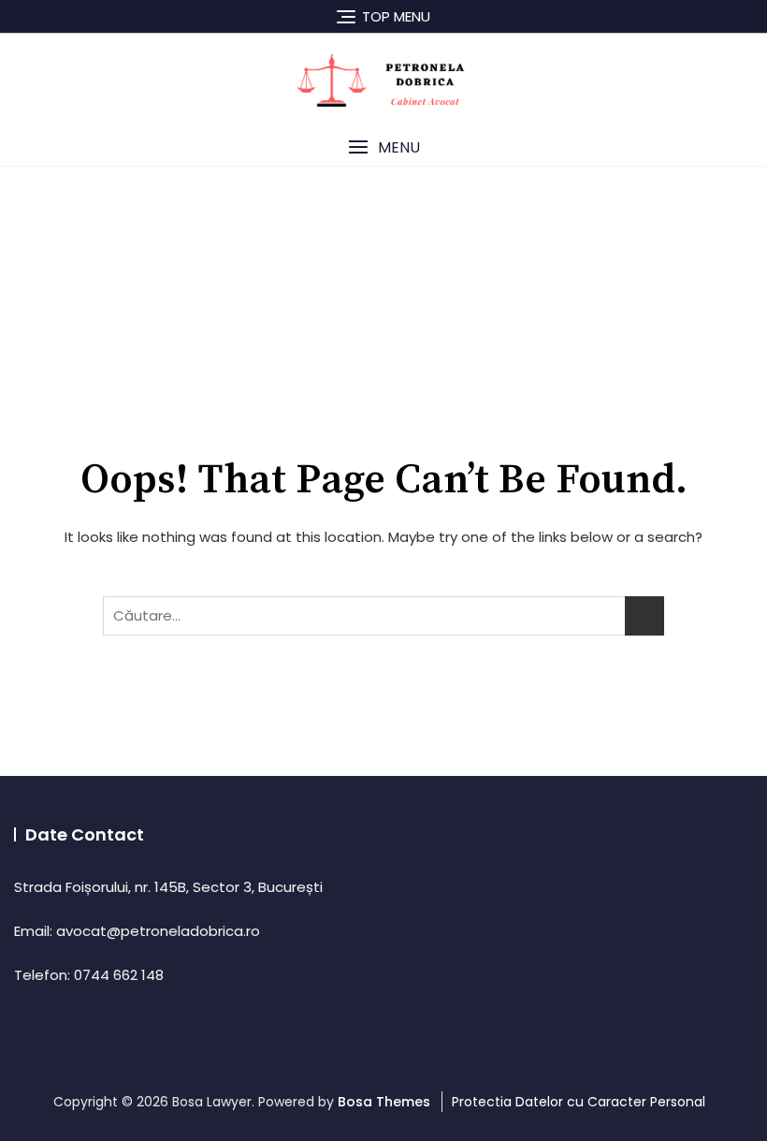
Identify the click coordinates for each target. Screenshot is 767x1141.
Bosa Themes (384, 1101)
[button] (383, 147)
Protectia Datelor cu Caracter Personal (578, 1101)
